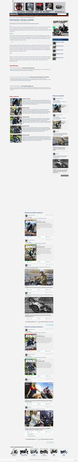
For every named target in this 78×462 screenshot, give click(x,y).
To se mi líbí (30, 261)
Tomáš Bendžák (30, 434)
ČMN (21, 15)
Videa (45, 15)
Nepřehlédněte (25, 15)
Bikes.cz (31, 447)
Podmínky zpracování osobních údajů (34, 459)
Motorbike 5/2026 (59, 50)
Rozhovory (40, 15)
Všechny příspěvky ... (64, 175)
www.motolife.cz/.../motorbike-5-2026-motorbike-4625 (37, 332)
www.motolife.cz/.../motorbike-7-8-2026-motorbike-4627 (37, 218)
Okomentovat (49, 261)
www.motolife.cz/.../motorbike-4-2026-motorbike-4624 (37, 357)
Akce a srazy (12, 15)
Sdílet (39, 261)
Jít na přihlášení (49, 324)
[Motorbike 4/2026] (31, 129)
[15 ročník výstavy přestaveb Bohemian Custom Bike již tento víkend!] (31, 80)
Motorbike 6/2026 (59, 46)
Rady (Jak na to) (31, 15)
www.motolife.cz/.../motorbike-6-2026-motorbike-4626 (37, 243)
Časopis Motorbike (59, 98)
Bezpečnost (17, 15)
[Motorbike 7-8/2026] (31, 102)
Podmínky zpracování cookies (44, 459)
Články (28, 14)
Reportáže (36, 15)
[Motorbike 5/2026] (31, 120)
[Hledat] (67, 14)
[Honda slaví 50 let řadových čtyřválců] (31, 71)
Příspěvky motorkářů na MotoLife (34, 212)
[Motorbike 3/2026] (31, 138)
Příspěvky (23, 14)
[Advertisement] (60, 78)
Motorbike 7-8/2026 (60, 42)
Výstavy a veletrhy (49, 15)
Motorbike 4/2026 (59, 53)
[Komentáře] (51, 239)
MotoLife (57, 131)
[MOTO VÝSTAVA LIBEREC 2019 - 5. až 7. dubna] (31, 89)
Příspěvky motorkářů (58, 95)
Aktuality (17, 17)
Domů (11, 17)
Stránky (37, 14)
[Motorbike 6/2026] (31, 111)
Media (32, 14)
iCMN (14, 17)
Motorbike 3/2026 (59, 57)
